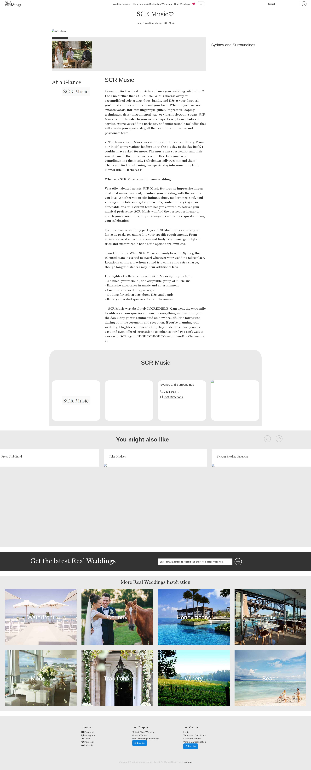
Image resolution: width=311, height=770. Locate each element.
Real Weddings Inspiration (145, 738)
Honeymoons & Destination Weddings (152, 4)
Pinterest (88, 742)
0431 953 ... (171, 391)
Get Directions (173, 397)
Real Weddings (182, 4)
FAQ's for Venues (192, 738)
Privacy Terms (139, 735)
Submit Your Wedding (143, 732)
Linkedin (88, 745)
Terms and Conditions (194, 735)
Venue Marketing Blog (194, 742)
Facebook (89, 732)
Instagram (89, 735)
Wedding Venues (121, 4)
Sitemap (188, 762)
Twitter (87, 738)
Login (186, 732)
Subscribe (139, 743)
